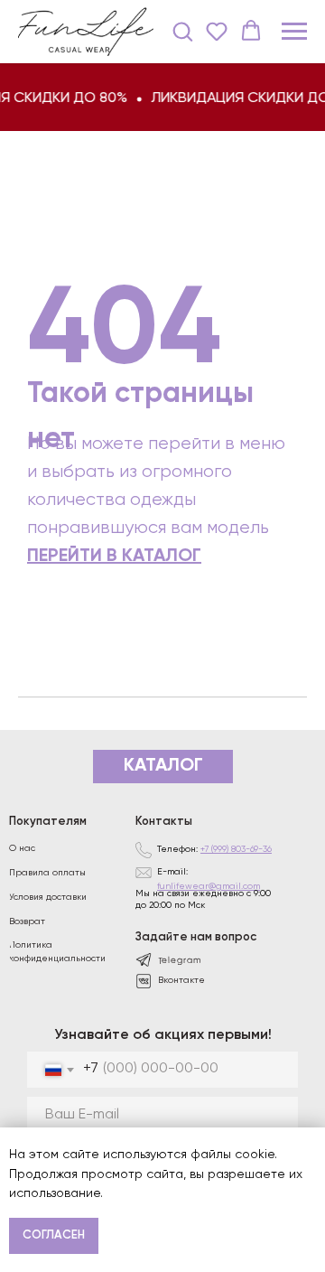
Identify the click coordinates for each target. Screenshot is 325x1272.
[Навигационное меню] (294, 32)
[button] (182, 31)
